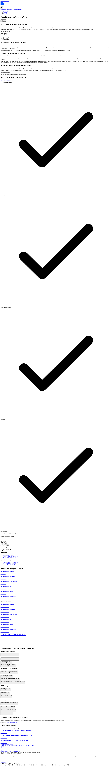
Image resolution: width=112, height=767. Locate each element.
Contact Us (3, 722)
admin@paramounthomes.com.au (13, 751)
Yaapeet (5, 13)
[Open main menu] (2, 8)
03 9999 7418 (3, 751)
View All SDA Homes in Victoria (13, 722)
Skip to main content (5, 1)
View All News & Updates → (7, 744)
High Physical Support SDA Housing (10, 562)
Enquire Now (3, 20)
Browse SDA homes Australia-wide (10, 556)
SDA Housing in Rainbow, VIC (9, 557)
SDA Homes (5, 11)
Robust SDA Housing (7, 565)
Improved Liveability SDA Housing (10, 564)
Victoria (5, 12)
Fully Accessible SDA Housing (9, 563)
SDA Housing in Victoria (8, 555)
